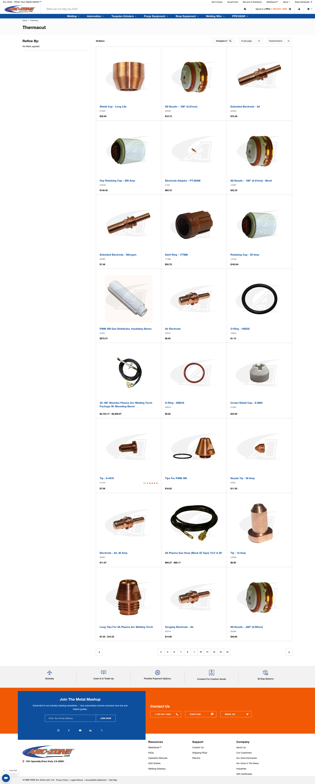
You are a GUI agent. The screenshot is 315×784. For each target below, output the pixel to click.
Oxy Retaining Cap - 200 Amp (117, 180)
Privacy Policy (62, 780)
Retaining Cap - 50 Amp (244, 254)
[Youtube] (80, 730)
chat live (195, 714)
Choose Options (128, 393)
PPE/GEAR (238, 16)
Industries (241, 768)
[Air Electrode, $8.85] (194, 299)
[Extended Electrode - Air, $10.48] (259, 76)
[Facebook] (69, 730)
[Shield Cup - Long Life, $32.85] (128, 76)
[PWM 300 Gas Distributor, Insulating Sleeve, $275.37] (128, 299)
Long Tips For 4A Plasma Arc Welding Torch (126, 627)
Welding (72, 16)
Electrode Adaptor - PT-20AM (182, 180)
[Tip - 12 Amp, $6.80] (259, 523)
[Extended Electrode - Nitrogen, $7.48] (128, 224)
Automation (94, 16)
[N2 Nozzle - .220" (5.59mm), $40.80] (259, 597)
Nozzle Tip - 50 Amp (242, 478)
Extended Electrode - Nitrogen (118, 254)
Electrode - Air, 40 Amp (113, 552)
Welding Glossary (157, 768)
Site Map (113, 780)
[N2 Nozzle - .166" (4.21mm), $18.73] (194, 76)
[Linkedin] (90, 730)
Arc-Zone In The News (247, 763)
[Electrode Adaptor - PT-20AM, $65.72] (194, 150)
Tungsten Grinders (122, 16)
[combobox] (146, 9)
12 (214, 652)
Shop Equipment (186, 16)
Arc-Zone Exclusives (246, 758)
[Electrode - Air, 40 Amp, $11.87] (128, 523)
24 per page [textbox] (246, 41)
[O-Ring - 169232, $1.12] (259, 299)
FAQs (151, 752)
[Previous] (99, 652)
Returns (196, 758)
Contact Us (198, 747)
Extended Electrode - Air (245, 106)
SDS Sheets (154, 763)
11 (207, 652)
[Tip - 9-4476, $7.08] (128, 448)
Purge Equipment (154, 16)
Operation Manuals (157, 758)
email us (230, 714)
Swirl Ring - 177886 (176, 254)
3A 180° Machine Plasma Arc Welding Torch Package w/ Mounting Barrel (126, 404)
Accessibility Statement (96, 780)
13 (221, 652)
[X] (102, 730)
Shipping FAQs (199, 752)
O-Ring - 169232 (240, 328)
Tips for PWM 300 (176, 478)
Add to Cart (128, 97)
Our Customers (244, 752)
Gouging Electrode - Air (179, 627)
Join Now (105, 718)
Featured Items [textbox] (275, 41)
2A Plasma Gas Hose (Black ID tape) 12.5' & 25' (193, 552)
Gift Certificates (244, 774)
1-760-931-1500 (279, 9)
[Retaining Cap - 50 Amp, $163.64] (259, 224)
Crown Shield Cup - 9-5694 (246, 402)
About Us (241, 747)
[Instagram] (58, 730)
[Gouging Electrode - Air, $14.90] (194, 597)
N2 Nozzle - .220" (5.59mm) (246, 627)
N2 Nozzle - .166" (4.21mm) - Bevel (251, 180)
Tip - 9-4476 (107, 478)
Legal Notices (77, 780)
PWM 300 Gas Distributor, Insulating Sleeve (126, 328)
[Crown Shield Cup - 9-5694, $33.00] (259, 373)
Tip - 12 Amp (238, 552)
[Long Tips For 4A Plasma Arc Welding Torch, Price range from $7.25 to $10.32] (128, 597)
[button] (49, 673)
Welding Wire (214, 16)
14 (227, 652)
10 (201, 652)
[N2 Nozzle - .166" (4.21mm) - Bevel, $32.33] (259, 150)
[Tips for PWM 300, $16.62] (194, 448)
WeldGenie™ (154, 747)
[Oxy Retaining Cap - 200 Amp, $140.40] (128, 150)
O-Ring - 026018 (174, 402)
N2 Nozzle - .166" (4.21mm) (181, 106)
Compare (221, 41)
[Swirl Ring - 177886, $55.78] (194, 224)
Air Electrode (173, 328)
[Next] (289, 652)
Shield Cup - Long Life (113, 106)
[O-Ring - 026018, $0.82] (194, 373)
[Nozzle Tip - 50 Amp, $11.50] (259, 448)
